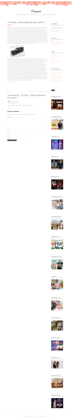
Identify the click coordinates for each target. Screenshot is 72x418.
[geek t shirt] (57, 350)
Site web (9, 137)
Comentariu (10, 117)
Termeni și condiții (54, 62)
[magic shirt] (57, 407)
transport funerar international (29, 43)
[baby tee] (57, 169)
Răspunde (10, 108)
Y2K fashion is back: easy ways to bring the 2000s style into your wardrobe (57, 78)
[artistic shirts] (57, 149)
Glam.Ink (46, 416)
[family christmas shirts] (57, 249)
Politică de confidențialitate (56, 60)
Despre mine (53, 59)
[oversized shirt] (57, 229)
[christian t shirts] (57, 310)
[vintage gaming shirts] (57, 189)
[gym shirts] (57, 109)
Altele (13, 82)
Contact (52, 58)
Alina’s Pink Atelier (54, 54)
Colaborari (53, 57)
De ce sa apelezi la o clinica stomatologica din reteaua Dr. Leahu (38, 92)
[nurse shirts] (57, 209)
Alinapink (36, 11)
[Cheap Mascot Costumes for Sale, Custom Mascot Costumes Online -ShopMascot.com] (57, 44)
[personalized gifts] (57, 387)
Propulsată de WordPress (34, 416)
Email (8, 134)
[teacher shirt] (57, 129)
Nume (8, 131)
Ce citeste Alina (10, 91)
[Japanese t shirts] (57, 330)
